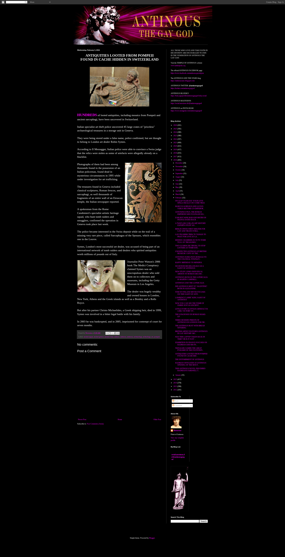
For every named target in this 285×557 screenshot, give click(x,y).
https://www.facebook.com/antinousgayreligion (187, 73)
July (177, 180)
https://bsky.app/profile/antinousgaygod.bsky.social (188, 96)
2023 (175, 136)
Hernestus (177, 430)
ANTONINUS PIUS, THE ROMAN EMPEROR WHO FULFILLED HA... (190, 213)
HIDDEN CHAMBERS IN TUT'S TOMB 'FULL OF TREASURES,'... (190, 241)
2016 (175, 160)
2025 (175, 129)
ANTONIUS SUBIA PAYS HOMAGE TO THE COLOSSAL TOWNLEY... (190, 258)
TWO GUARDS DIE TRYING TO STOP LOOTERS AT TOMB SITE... (190, 247)
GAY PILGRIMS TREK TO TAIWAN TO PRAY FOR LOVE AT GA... (190, 235)
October (178, 170)
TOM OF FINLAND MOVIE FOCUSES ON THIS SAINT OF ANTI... (190, 293)
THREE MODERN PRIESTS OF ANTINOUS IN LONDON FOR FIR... (190, 321)
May (177, 187)
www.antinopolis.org (178, 65)
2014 (175, 383)
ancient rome (108, 337)
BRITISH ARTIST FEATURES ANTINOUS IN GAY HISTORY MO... (191, 332)
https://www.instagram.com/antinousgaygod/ (186, 111)
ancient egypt (88, 337)
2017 (175, 156)
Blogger (152, 538)
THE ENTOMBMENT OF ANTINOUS (189, 359)
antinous (130, 337)
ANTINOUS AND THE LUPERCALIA (189, 283)
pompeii (157, 337)
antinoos (123, 337)
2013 (175, 386)
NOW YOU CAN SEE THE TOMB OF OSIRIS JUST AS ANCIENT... (189, 304)
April (177, 191)
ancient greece (99, 337)
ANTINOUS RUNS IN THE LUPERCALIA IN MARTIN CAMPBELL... (191, 278)
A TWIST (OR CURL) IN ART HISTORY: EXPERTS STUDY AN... (190, 224)
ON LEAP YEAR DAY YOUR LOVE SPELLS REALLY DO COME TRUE (190, 202)
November (179, 166)
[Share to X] (112, 333)
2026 (175, 125)
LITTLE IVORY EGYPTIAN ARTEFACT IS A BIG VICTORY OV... (191, 310)
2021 (175, 143)
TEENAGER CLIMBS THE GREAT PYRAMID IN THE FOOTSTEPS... (189, 349)
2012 (175, 390)
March (177, 194)
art (152, 337)
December (179, 163)
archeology (147, 337)
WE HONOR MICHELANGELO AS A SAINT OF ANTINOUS (189, 267)
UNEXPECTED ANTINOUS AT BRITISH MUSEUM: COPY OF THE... (190, 252)
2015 (175, 379)
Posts (176, 401)
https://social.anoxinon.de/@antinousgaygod (186, 103)
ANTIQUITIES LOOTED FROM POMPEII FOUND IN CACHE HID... (191, 355)
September (179, 173)
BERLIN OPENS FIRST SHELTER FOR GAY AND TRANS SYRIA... (190, 230)
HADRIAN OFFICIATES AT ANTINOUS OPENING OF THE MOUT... (190, 364)
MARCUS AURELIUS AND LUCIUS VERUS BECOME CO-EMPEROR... (190, 207)
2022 (175, 139)
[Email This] (106, 333)
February (178, 198)
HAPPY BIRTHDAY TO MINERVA (188, 262)
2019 (175, 150)
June (177, 184)
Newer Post (82, 419)
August (178, 177)
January (178, 375)
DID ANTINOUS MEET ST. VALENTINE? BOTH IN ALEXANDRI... (191, 287)
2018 (175, 153)
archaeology (138, 337)
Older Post (157, 419)
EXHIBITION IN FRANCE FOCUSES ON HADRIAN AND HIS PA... (191, 343)
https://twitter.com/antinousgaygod (183, 88)
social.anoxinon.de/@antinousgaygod (178, 457)
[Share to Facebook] (115, 333)
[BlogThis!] (109, 333)
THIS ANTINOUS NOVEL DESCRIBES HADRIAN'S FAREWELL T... (190, 369)
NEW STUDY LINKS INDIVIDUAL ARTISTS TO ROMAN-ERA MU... (189, 273)
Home (120, 419)
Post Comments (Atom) (95, 424)
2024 (175, 132)
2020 (175, 146)
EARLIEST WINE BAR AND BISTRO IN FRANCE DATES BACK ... (190, 219)
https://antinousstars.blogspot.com (183, 81)
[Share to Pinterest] (118, 333)
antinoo (116, 337)
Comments (178, 405)
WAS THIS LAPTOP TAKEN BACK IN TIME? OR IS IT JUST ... (190, 338)
